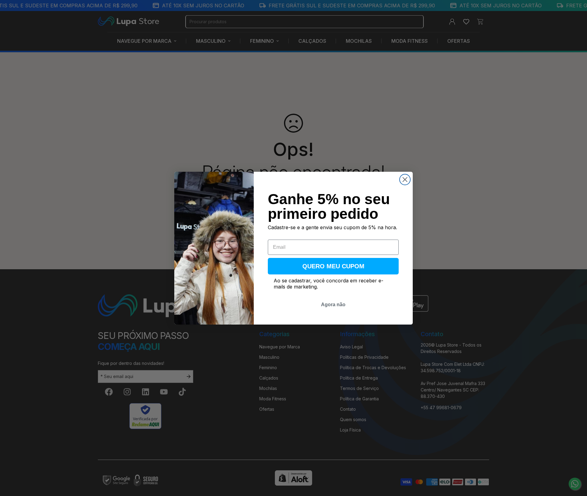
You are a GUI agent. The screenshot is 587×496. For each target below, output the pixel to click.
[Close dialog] (405, 179)
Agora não (333, 304)
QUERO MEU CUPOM (333, 266)
